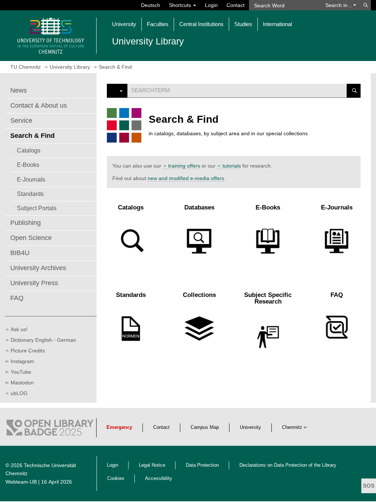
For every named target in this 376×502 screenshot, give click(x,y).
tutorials (232, 166)
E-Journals (31, 179)
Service (21, 120)
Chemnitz (292, 427)
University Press (34, 283)
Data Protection (202, 465)
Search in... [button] (339, 5)
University (250, 427)
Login (211, 5)
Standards (30, 193)
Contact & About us (38, 105)
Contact (236, 5)
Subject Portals (37, 208)
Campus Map (205, 427)
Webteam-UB (21, 482)
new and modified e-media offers (186, 178)
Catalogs (28, 150)
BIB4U (19, 253)
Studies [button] (243, 24)
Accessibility (158, 478)
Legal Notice (152, 465)
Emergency (119, 427)
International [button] (277, 24)
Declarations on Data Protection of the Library (287, 465)
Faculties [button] (158, 24)
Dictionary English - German (43, 340)
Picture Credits (28, 351)
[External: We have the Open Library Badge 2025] (50, 429)
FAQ (17, 298)
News (18, 90)
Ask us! (19, 329)
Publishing (25, 222)
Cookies (115, 478)
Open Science (31, 237)
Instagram (22, 361)
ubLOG (19, 393)
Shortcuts (180, 5)
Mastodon (22, 383)
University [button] (124, 24)
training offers (184, 166)
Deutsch (150, 5)
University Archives (38, 268)
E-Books (28, 164)
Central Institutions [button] (201, 24)
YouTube (21, 372)
